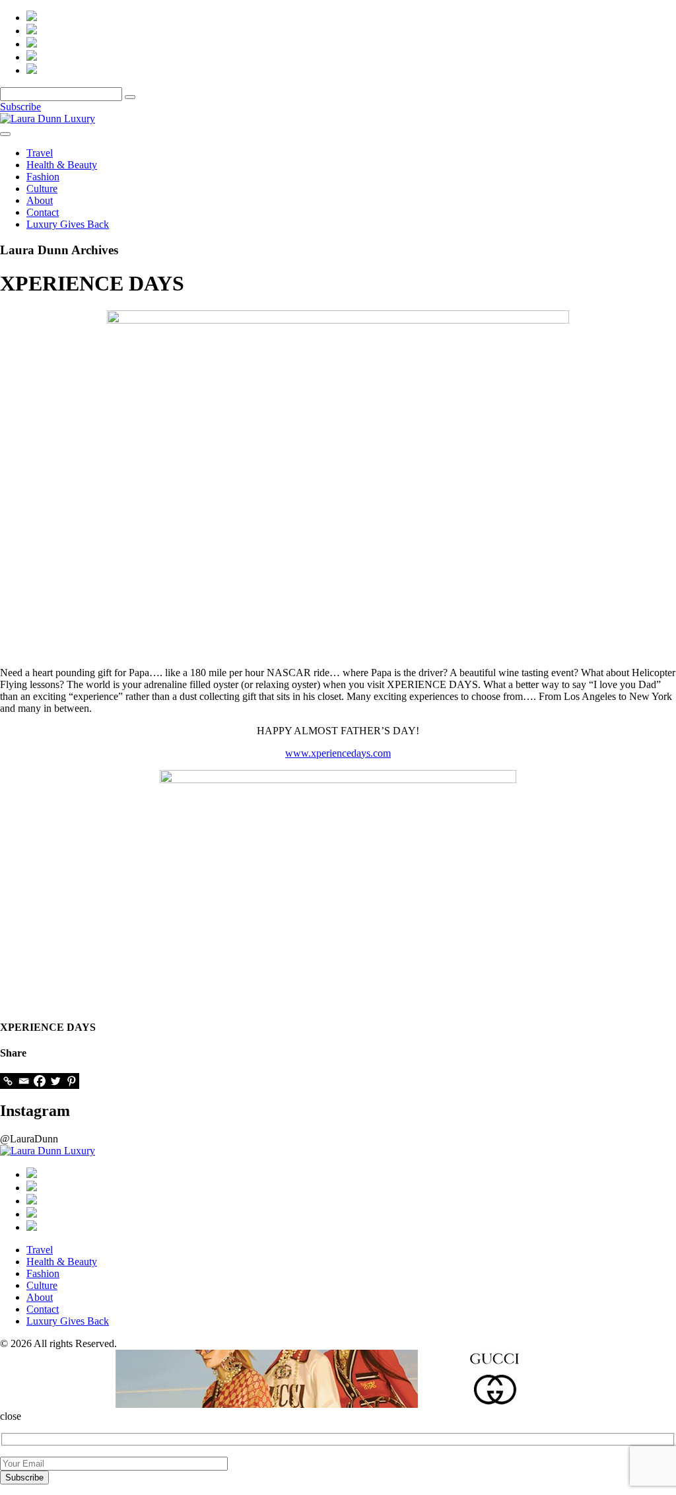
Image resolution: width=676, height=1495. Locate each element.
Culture (41, 188)
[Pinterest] (71, 1081)
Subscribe (20, 106)
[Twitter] (55, 1081)
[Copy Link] (8, 1081)
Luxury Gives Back (67, 224)
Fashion (42, 176)
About (39, 200)
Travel (39, 152)
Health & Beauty (61, 164)
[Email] (24, 1081)
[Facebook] (40, 1081)
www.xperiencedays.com (338, 753)
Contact (42, 212)
